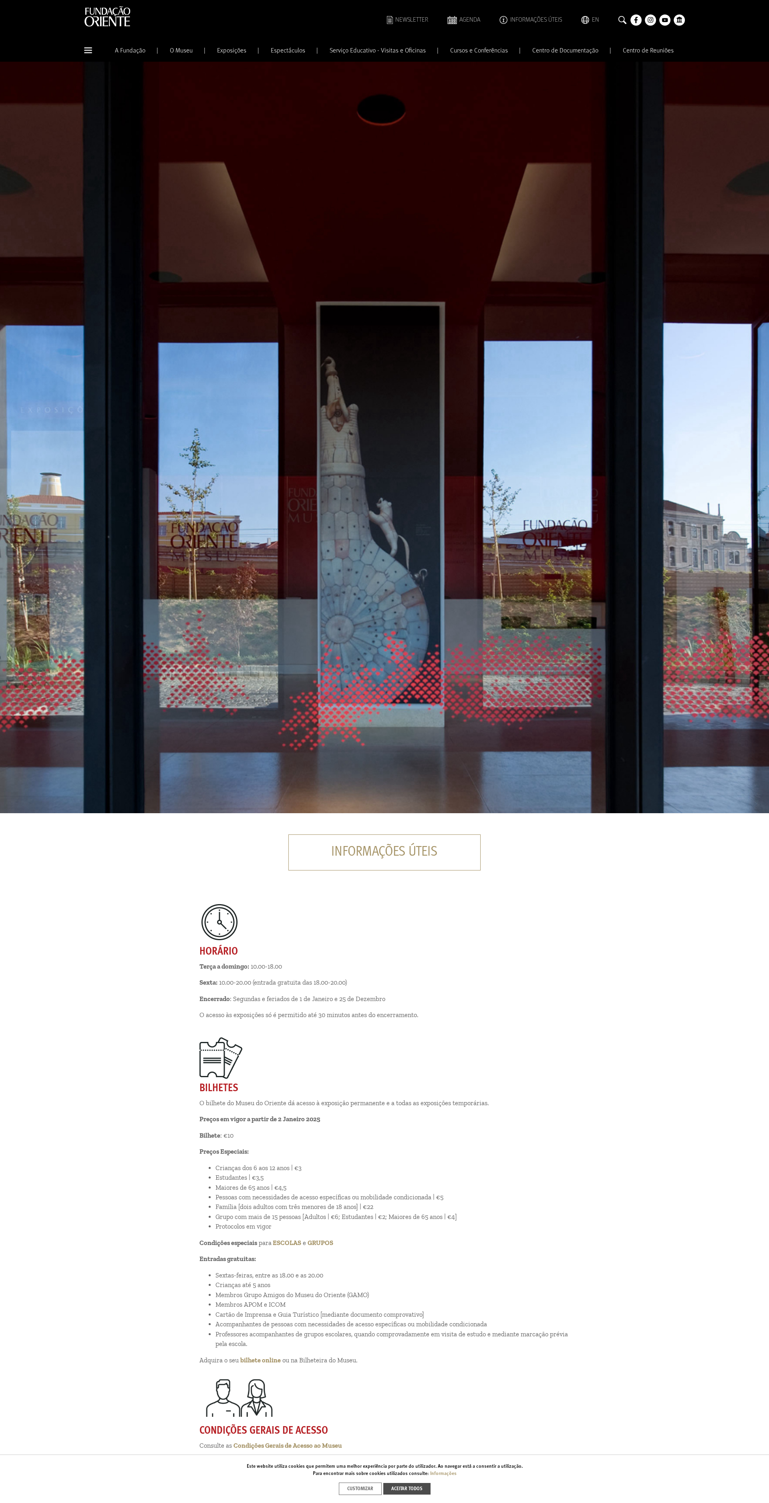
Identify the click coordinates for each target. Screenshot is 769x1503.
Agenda (469, 20)
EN (595, 20)
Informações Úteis (536, 20)
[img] (384, 437)
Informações (443, 1473)
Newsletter (411, 20)
